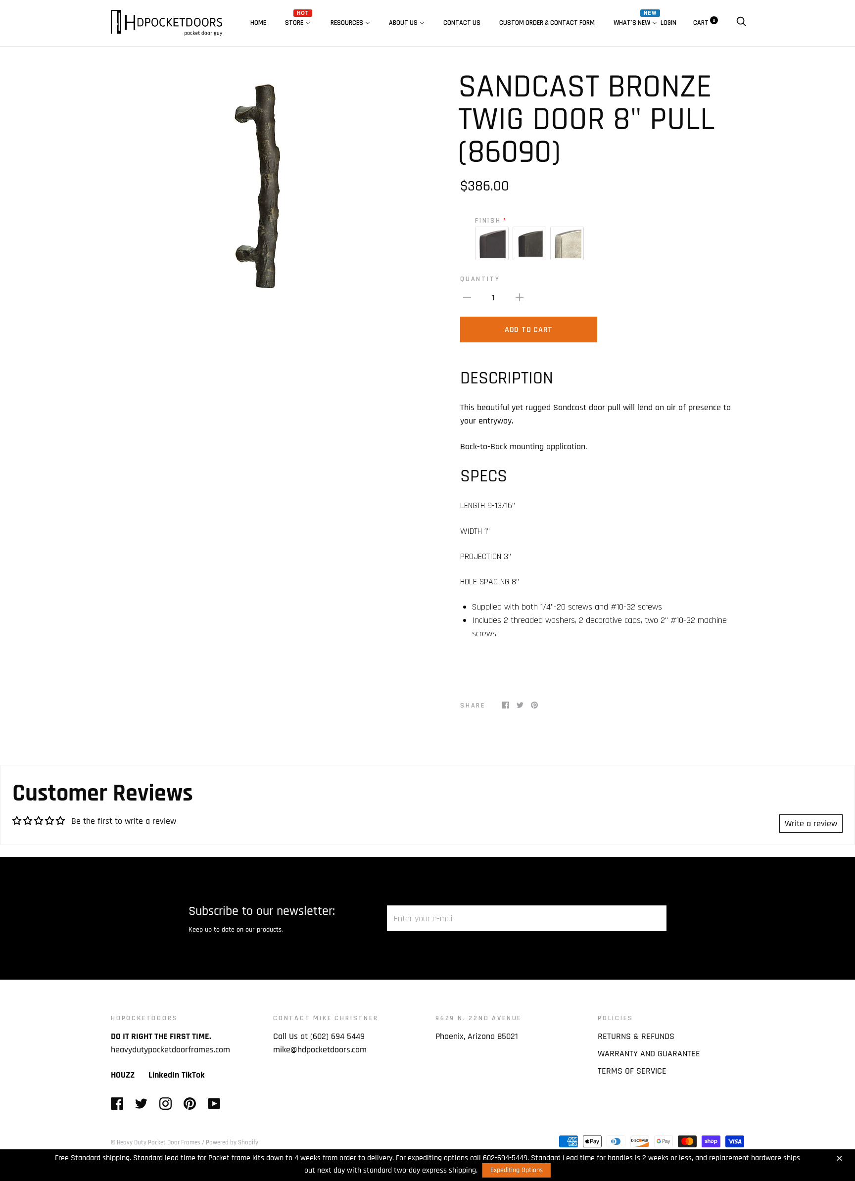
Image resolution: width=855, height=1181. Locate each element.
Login (668, 22)
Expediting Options (516, 1170)
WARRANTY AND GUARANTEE (649, 1053)
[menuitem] (258, 22)
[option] (265, 191)
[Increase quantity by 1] (519, 297)
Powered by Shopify (232, 1142)
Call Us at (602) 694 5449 (319, 1036)
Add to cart (529, 330)
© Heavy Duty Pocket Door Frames (155, 1142)
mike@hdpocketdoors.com (320, 1049)
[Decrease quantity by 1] (467, 297)
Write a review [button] (811, 823)
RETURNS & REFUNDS (636, 1036)
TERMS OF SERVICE (632, 1071)
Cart (704, 22)
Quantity (480, 279)
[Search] (741, 22)
